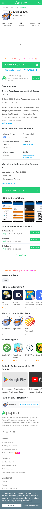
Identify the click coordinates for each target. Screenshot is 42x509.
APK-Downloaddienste (9, 449)
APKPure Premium (8, 453)
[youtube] (14, 431)
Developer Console (8, 462)
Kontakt (4, 485)
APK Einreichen (7, 469)
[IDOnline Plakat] (7, 211)
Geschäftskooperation (9, 488)
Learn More (27, 500)
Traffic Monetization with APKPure (13, 472)
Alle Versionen (21, 255)
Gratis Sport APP (28, 145)
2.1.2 (8, 137)
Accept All (11, 505)
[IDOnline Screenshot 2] (29, 211)
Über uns (5, 481)
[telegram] (3, 431)
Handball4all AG (19, 15)
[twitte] (10, 431)
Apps (11, 8)
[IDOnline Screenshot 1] (18, 211)
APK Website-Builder (9, 465)
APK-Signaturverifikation (10, 446)
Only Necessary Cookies (31, 505)
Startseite (5, 8)
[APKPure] (21, 2)
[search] (39, 2)
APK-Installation (7, 442)
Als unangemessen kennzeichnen (29, 156)
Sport (16, 8)
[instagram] (6, 431)
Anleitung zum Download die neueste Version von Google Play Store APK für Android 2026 (15, 390)
